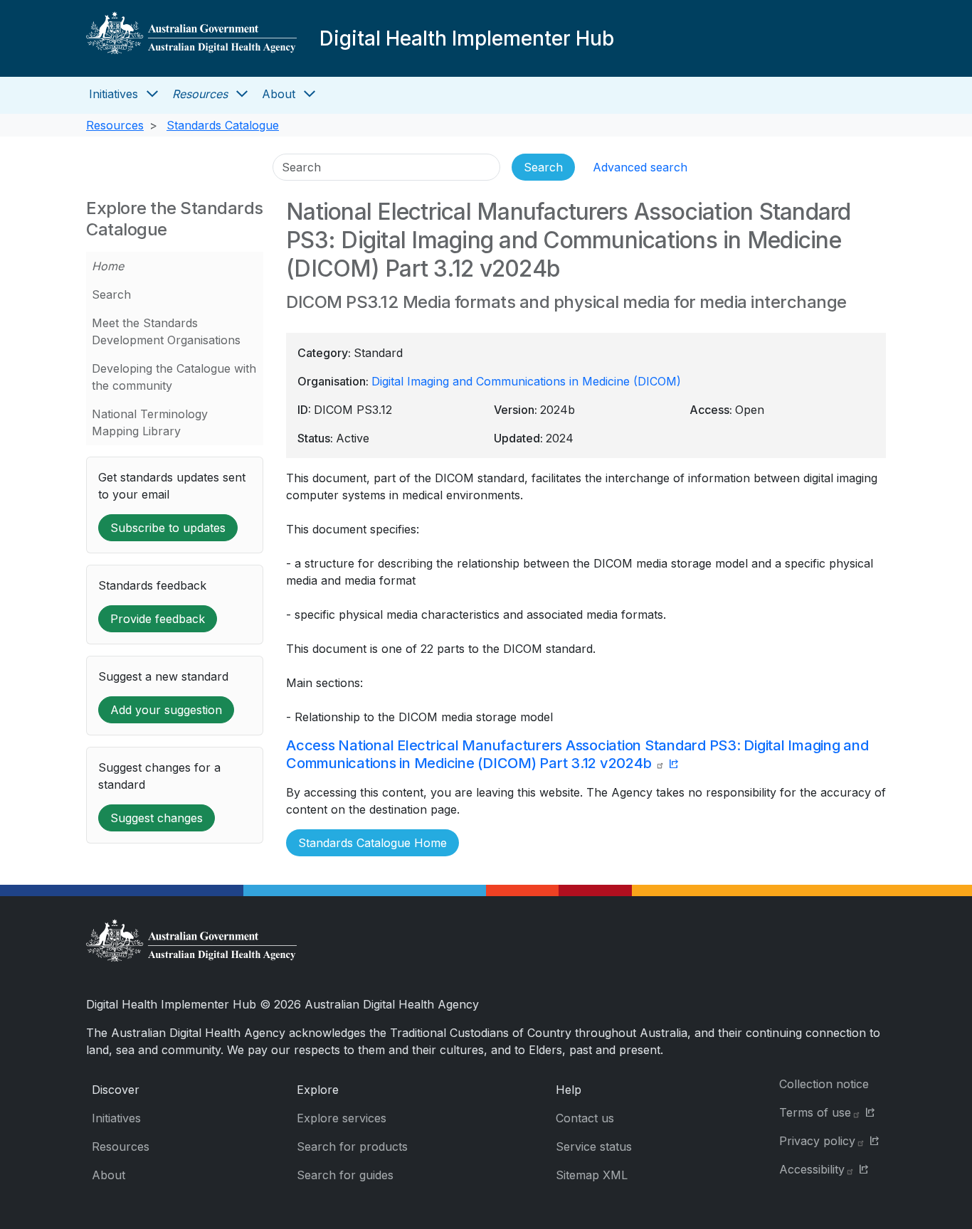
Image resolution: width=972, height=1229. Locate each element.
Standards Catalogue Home (372, 843)
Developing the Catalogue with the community (174, 377)
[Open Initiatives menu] (152, 94)
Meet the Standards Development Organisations (166, 331)
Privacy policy (817, 1141)
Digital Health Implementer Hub (466, 38)
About (278, 94)
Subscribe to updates (168, 528)
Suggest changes (156, 818)
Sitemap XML (592, 1175)
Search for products (352, 1146)
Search (111, 294)
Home (108, 266)
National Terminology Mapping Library (150, 422)
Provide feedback (157, 619)
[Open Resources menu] (242, 94)
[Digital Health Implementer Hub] (191, 38)
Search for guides (345, 1175)
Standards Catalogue (223, 125)
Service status (594, 1146)
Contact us (585, 1118)
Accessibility (812, 1169)
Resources (200, 94)
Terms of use (815, 1112)
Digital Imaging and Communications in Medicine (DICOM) (526, 381)
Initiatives (113, 94)
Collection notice (824, 1084)
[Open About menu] (309, 94)
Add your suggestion (166, 710)
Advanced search (640, 167)
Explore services (341, 1118)
